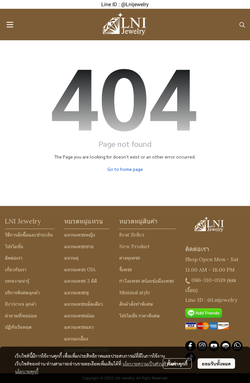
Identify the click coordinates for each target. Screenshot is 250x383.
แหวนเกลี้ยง (76, 339)
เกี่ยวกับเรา (15, 269)
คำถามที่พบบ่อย (21, 316)
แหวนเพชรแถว (79, 327)
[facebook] (190, 346)
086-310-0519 (208, 280)
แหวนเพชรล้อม (79, 316)
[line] (225, 346)
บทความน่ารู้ (17, 281)
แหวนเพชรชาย (79, 246)
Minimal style (134, 292)
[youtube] (214, 346)
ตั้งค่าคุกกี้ (177, 363)
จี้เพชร (125, 269)
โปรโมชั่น (14, 246)
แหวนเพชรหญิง (79, 235)
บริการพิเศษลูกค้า (22, 292)
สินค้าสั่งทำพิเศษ (136, 304)
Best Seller (132, 235)
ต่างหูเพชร (129, 258)
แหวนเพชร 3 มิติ (80, 281)
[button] (242, 24)
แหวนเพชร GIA (79, 269)
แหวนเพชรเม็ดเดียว (83, 304)
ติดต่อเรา (13, 258)
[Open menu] (9, 24)
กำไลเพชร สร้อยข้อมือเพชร (146, 281)
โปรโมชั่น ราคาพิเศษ (139, 316)
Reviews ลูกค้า (20, 304)
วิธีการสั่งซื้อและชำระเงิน (29, 235)
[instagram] (202, 346)
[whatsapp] (237, 346)
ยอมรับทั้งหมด (216, 363)
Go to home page (125, 169)
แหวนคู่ (71, 258)
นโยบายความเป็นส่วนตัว (145, 363)
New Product (134, 246)
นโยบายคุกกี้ (26, 371)
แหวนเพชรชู (76, 292)
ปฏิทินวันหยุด (18, 327)
